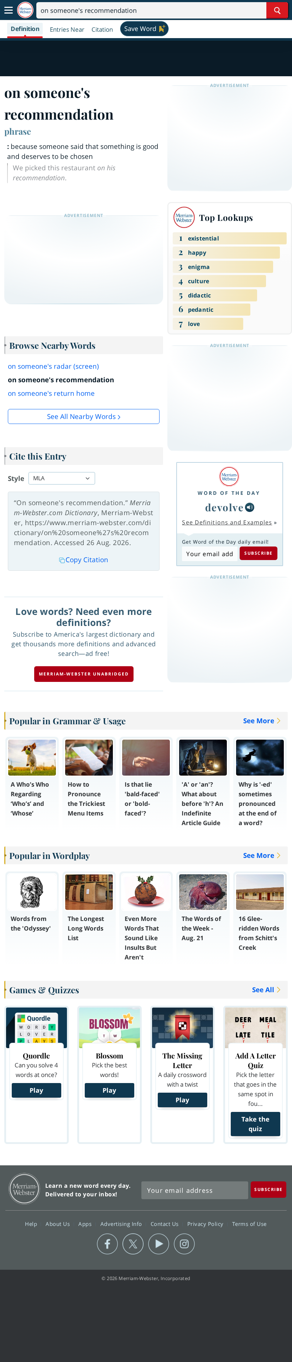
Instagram (184, 1244)
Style (16, 478)
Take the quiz (255, 1124)
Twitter (133, 1244)
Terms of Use (249, 1223)
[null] (249, 507)
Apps (85, 1223)
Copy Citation (87, 559)
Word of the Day (229, 493)
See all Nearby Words (81, 416)
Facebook (107, 1244)
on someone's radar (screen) (53, 366)
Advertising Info (122, 1223)
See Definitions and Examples (227, 522)
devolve (224, 507)
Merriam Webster (24, 1188)
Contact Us (166, 1223)
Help (32, 1223)
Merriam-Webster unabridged (84, 674)
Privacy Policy (206, 1223)
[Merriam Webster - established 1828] (25, 10)
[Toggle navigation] (8, 10)
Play (36, 1090)
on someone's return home (51, 393)
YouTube (158, 1244)
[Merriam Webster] (229, 476)
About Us (59, 1223)
